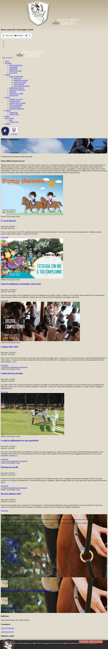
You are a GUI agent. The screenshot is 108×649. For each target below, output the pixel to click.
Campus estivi (9, 549)
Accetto (84, 642)
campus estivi (13, 95)
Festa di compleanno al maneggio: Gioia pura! (21, 284)
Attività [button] (7, 74)
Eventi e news (14, 122)
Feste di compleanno (12, 556)
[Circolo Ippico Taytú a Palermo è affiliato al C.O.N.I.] (14, 135)
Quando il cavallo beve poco (13, 608)
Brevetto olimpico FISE (11, 494)
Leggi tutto (4, 237)
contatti (7, 124)
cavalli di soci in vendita (17, 103)
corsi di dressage (19, 84)
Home (7, 61)
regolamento (13, 69)
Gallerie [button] (7, 110)
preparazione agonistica (17, 90)
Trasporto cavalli (10, 554)
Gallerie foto (13, 112)
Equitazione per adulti (12, 539)
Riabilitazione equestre (12, 547)
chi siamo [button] (8, 63)
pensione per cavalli (15, 99)
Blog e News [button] (9, 118)
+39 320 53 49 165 (7, 632)
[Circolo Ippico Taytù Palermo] (29, 57)
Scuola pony (9, 537)
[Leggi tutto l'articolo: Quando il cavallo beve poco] (4, 604)
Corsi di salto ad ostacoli (13, 545)
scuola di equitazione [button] (16, 76)
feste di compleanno (16, 105)
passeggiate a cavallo (16, 93)
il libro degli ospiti (15, 71)
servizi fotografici (15, 107)
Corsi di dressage (10, 543)
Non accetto (95, 642)
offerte (7, 116)
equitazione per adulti (21, 80)
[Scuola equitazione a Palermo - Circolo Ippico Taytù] (54, 25)
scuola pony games (20, 82)
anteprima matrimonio (16, 109)
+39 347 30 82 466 (7, 628)
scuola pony (18, 78)
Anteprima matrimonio (12, 560)
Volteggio (12, 92)
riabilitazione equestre (16, 88)
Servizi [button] (7, 97)
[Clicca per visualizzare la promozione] (32, 214)
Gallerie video (14, 114)
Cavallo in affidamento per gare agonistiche (20, 440)
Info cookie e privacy (88, 643)
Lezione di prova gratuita (12, 373)
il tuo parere (13, 73)
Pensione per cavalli (9, 467)
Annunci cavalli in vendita (14, 562)
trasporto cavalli (14, 101)
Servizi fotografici (11, 558)
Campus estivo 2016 (9, 347)
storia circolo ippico (15, 65)
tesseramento (13, 67)
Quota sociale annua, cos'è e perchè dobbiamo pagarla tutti (26, 591)
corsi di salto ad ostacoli (21, 86)
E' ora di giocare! (8, 220)
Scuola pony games (11, 541)
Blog (11, 120)
